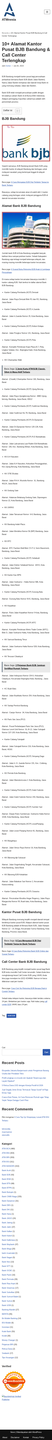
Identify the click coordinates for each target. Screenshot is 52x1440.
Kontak (26, 1437)
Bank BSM (6, 1179)
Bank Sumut (7, 1301)
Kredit (4, 1336)
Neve (12, 1432)
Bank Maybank (8, 1244)
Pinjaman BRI (7, 1344)
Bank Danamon (8, 1201)
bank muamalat (8, 1253)
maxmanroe (7, 1132)
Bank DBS (6, 1205)
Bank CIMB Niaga (9, 1196)
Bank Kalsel (7, 1236)
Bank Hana (6, 1214)
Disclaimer (15, 1437)
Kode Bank (6, 1331)
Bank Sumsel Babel (10, 1296)
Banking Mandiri (8, 1310)
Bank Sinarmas (8, 1288)
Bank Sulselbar (8, 1292)
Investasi (5, 1327)
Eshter (8, 66)
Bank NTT (6, 1266)
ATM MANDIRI (8, 1166)
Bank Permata (8, 1279)
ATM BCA (6, 1148)
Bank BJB (11, 1015)
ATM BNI (5, 1153)
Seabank (5, 1353)
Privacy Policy (38, 1437)
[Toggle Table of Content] (16, 111)
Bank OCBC (7, 1270)
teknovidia (6, 1129)
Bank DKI (6, 1209)
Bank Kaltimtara (8, 1240)
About (4, 1437)
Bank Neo (6, 1262)
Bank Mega (6, 1249)
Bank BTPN (7, 1188)
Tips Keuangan (8, 1357)
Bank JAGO (7, 1218)
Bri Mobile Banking (9, 1318)
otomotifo (5, 1135)
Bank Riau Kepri (8, 1283)
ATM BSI (5, 1162)
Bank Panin (6, 1275)
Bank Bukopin (7, 1192)
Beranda (5, 33)
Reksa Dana (7, 1349)
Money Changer (8, 1340)
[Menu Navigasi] (47, 12)
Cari (3, 1047)
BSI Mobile (6, 1323)
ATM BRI (5, 1157)
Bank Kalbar (7, 1231)
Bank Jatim (6, 1227)
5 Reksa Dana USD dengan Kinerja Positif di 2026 (22, 1085)
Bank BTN (6, 1183)
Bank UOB (6, 1305)
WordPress (37, 1432)
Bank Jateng (7, 1222)
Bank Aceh (6, 1170)
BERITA (5, 1314)
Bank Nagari (7, 1257)
